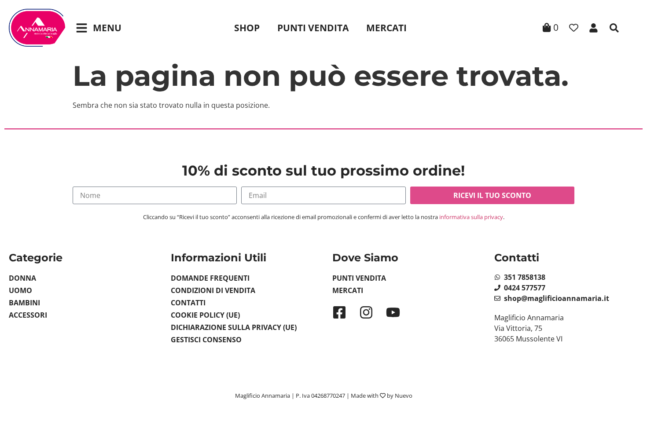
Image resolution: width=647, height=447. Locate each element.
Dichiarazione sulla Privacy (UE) (234, 327)
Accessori (28, 315)
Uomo (20, 290)
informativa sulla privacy (471, 217)
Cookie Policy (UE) (205, 315)
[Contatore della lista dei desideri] (573, 28)
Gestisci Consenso (206, 339)
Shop (247, 28)
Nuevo (403, 395)
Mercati (386, 28)
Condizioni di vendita (213, 290)
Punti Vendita (313, 28)
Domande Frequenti (210, 278)
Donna (22, 278)
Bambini (24, 303)
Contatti (188, 303)
